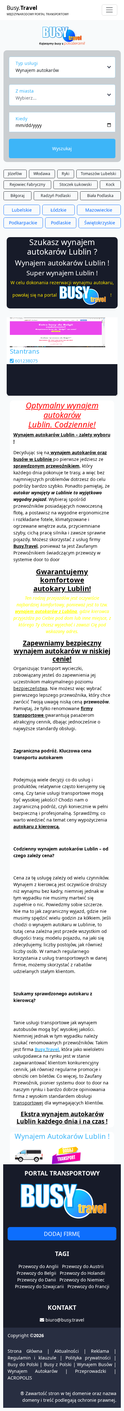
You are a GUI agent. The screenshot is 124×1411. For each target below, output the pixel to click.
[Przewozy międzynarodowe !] (83, 295)
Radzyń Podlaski (56, 195)
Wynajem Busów (94, 1364)
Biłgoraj (17, 195)
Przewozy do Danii (36, 1280)
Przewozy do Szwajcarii (39, 1286)
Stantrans (24, 351)
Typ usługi (27, 63)
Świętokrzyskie (99, 223)
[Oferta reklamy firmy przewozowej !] (52, 1153)
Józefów (15, 173)
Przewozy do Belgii (36, 1273)
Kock (110, 184)
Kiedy (21, 119)
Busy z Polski (58, 1364)
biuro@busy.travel (64, 1320)
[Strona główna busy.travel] (62, 35)
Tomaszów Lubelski (98, 173)
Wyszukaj (62, 148)
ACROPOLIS (20, 1378)
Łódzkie (58, 210)
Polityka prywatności (88, 1358)
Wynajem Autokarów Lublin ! (62, 1136)
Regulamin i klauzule (32, 1358)
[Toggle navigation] (109, 10)
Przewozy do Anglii (38, 1266)
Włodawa (41, 173)
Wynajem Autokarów (33, 1371)
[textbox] (60, 96)
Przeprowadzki (90, 1371)
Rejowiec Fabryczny (27, 184)
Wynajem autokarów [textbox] (37, 70)
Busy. (38, 10)
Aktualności (66, 1351)
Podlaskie (61, 223)
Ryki (65, 173)
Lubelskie (22, 210)
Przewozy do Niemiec (82, 1280)
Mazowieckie (98, 210)
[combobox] (63, 67)
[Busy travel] (62, 1201)
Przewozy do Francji (88, 1286)
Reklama (100, 1351)
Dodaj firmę (62, 1234)
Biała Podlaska (100, 195)
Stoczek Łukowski (75, 184)
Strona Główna (25, 1351)
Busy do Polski (23, 1364)
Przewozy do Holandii (82, 1273)
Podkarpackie (23, 223)
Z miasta (25, 91)
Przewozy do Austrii (83, 1266)
